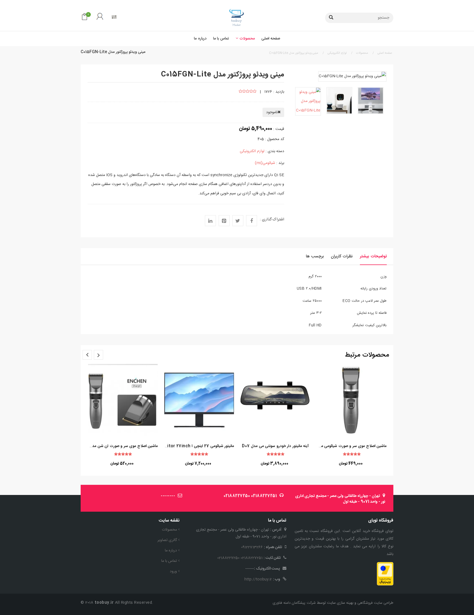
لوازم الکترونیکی (252, 151)
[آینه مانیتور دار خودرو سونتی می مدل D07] (275, 400)
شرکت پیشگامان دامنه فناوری (294, 603)
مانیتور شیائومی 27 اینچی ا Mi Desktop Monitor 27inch (184, 446)
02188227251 (264, 496)
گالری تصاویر (167, 540)
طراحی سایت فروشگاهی (375, 603)
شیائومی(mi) (265, 163)
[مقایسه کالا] (114, 17)
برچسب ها (315, 256)
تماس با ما (169, 561)
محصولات (169, 529)
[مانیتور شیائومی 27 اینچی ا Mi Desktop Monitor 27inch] (199, 400)
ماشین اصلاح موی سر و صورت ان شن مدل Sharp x (115, 446)
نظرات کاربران (342, 256)
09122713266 (252, 547)
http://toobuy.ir (258, 579)
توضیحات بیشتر (373, 256)
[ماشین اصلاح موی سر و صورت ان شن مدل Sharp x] (123, 400)
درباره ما (171, 550)
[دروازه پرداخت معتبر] (385, 574)
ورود (173, 571)
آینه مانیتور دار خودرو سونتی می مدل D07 (275, 446)
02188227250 (237, 496)
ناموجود (272, 112)
